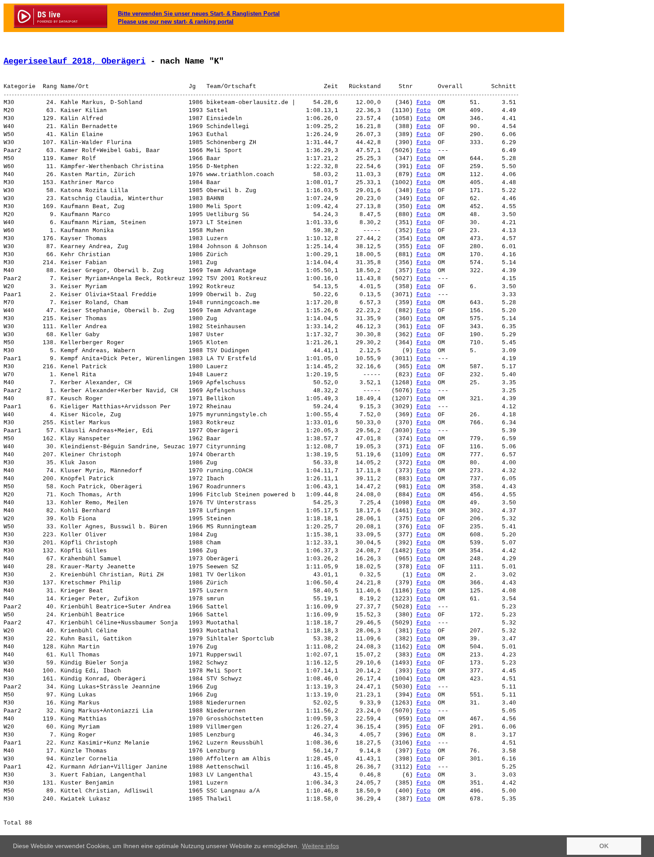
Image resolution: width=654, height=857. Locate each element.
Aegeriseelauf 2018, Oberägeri (74, 61)
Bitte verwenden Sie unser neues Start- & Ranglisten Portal (199, 13)
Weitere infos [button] (320, 845)
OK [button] (604, 845)
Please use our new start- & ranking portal (176, 21)
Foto (423, 102)
